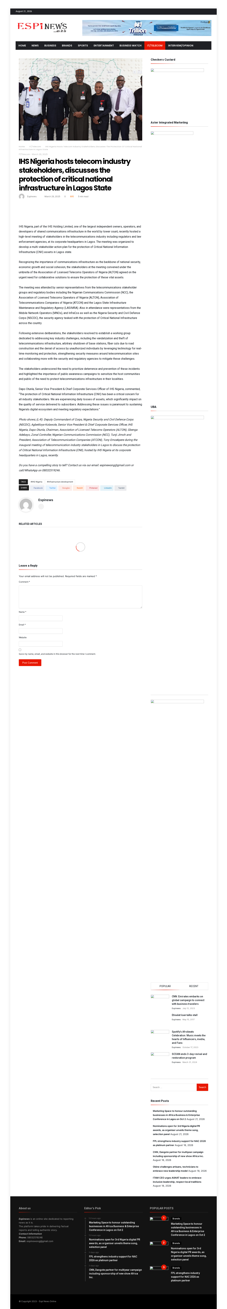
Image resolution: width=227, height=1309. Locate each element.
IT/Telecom (35, 146)
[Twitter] (195, 12)
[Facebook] (189, 12)
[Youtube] (208, 12)
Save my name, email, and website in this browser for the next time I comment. (57, 654)
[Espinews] (42, 20)
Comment (24, 581)
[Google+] (202, 12)
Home (22, 146)
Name (22, 612)
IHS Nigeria (37, 482)
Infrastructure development (60, 482)
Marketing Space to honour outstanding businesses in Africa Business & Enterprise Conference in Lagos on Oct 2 (176, 1114)
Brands (176, 1218)
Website (23, 637)
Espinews (32, 196)
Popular (165, 986)
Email (22, 624)
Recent (193, 986)
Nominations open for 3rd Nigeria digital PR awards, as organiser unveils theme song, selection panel (176, 1130)
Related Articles (30, 524)
